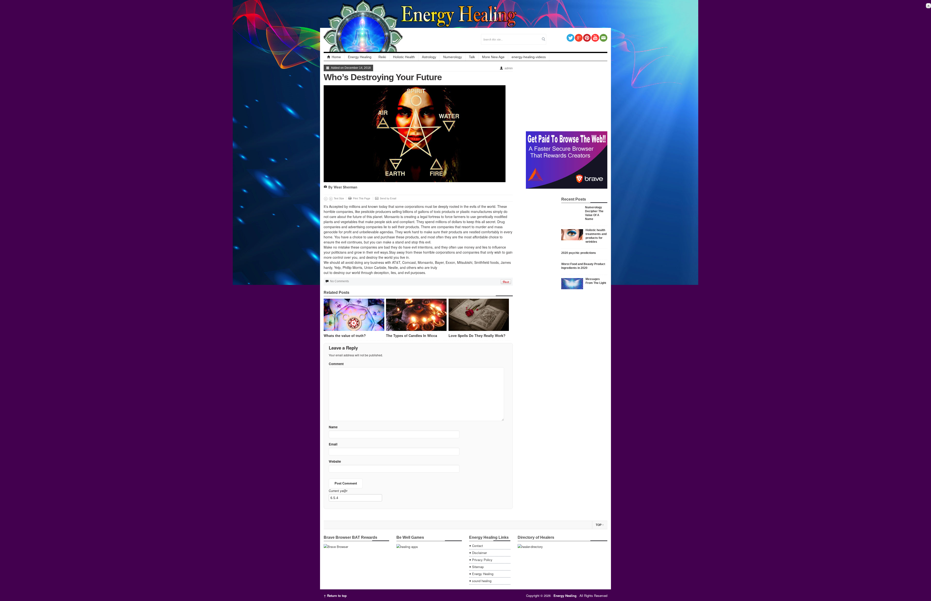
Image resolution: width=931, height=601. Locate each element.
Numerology (452, 57)
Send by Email (388, 198)
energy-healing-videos (529, 57)
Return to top (335, 595)
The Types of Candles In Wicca (411, 335)
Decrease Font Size (326, 199)
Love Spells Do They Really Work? (477, 335)
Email (603, 38)
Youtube (595, 38)
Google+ (579, 38)
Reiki (382, 57)
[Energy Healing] (459, 13)
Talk (472, 57)
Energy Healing (359, 57)
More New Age (493, 57)
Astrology (429, 57)
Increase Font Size (331, 199)
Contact (477, 545)
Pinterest (587, 38)
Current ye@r (338, 490)
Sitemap (478, 566)
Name (333, 427)
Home (336, 57)
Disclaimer (479, 552)
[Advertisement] (566, 95)
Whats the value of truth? (345, 335)
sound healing (481, 580)
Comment (336, 363)
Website (335, 461)
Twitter (570, 38)
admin (509, 68)
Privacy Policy (482, 559)
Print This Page (361, 198)
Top (600, 525)
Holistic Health (404, 57)
